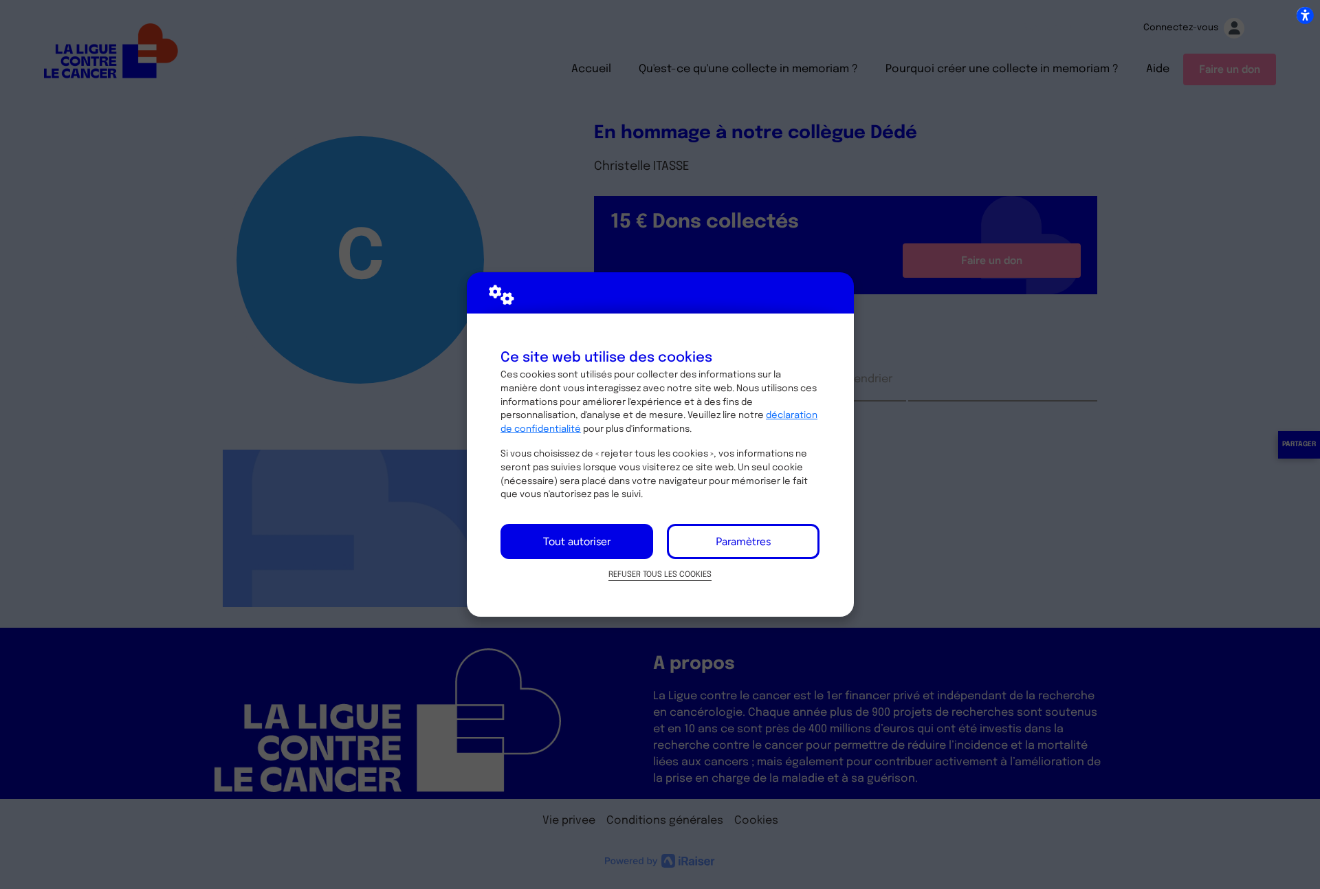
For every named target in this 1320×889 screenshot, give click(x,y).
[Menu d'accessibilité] (1305, 15)
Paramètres (743, 541)
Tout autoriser (576, 541)
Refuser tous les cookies (660, 575)
